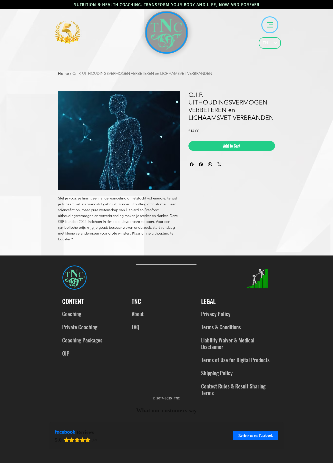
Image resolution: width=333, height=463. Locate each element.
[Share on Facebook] (192, 164)
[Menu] (269, 24)
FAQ (135, 327)
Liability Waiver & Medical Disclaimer (228, 343)
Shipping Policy (217, 373)
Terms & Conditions (221, 327)
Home (63, 73)
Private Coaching (79, 327)
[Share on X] (219, 164)
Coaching (71, 314)
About (138, 314)
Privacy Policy (215, 314)
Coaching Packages (82, 340)
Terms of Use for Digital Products (235, 360)
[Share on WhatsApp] (210, 164)
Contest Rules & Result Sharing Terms (233, 389)
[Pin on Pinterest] (201, 164)
